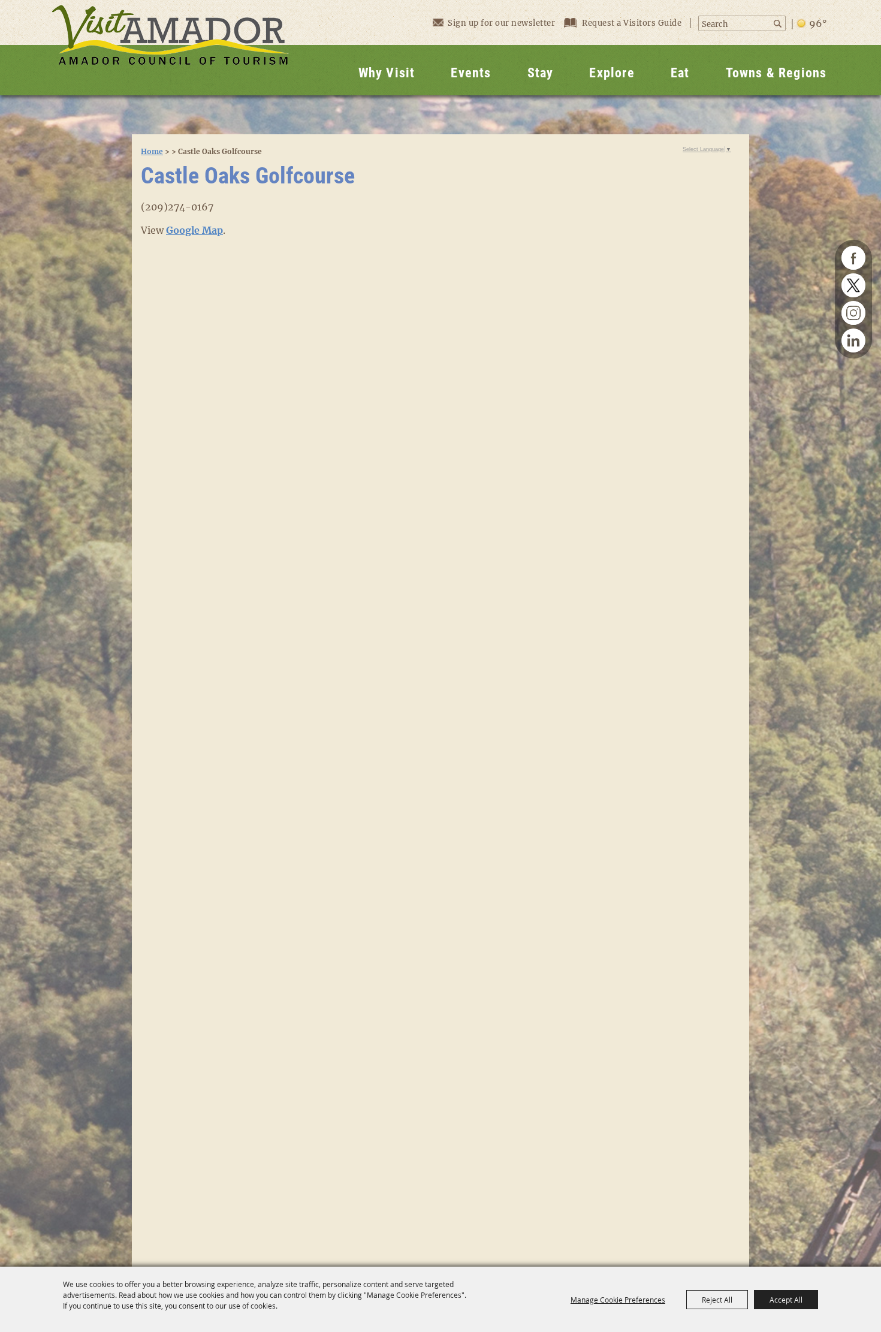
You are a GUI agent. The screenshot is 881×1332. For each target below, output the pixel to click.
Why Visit (386, 72)
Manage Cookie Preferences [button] (618, 1299)
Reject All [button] (717, 1299)
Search (779, 24)
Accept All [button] (786, 1299)
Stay (540, 72)
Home (152, 151)
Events (471, 72)
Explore (611, 72)
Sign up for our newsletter (501, 23)
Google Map (194, 230)
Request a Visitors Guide (633, 23)
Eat (680, 72)
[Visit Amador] (170, 47)
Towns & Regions (776, 72)
